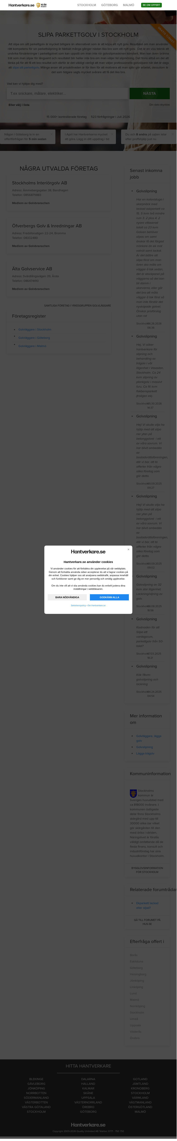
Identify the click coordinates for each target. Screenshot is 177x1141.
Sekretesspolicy (78, 605)
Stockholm (86, 5)
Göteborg (109, 5)
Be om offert (151, 5)
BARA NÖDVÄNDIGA (67, 597)
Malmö (128, 5)
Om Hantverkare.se (97, 605)
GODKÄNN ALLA (109, 597)
